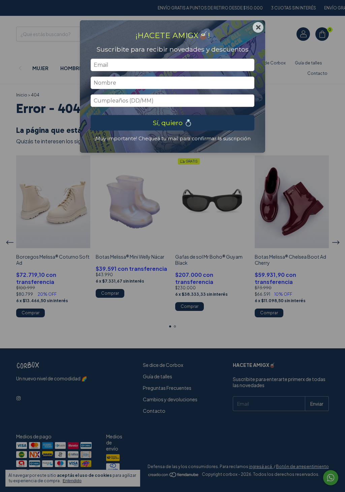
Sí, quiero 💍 (172, 123)
